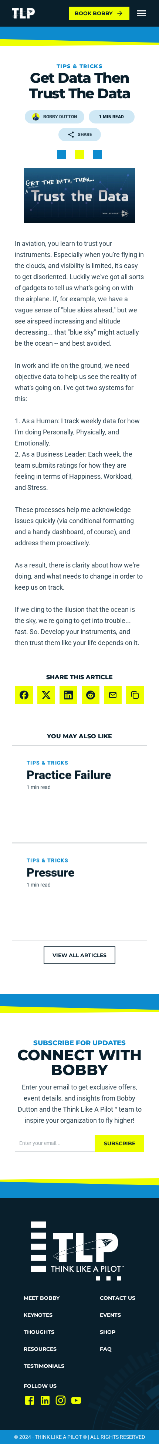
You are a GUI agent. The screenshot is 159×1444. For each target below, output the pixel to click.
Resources (40, 1349)
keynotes (38, 1315)
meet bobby (42, 1298)
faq (106, 1349)
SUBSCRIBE (119, 1143)
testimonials (44, 1366)
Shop (107, 1332)
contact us (117, 1298)
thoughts (39, 1332)
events (110, 1315)
